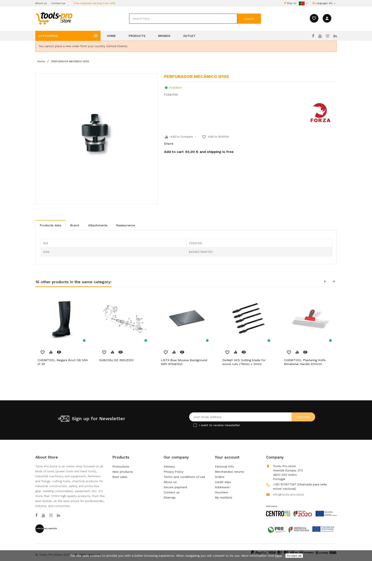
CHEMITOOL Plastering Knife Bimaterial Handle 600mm (305, 362)
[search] (183, 18)
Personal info (224, 466)
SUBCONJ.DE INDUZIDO (116, 360)
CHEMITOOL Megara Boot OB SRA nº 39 (63, 362)
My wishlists (223, 497)
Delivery (169, 466)
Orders (219, 477)
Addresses (222, 487)
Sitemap (170, 497)
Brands (164, 35)
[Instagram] (327, 36)
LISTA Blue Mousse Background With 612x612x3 (184, 362)
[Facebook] (313, 36)
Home (111, 35)
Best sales (119, 477)
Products (137, 35)
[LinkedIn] (335, 36)
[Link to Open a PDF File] (301, 507)
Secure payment (175, 487)
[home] (54, 18)
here (278, 555)
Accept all (294, 555)
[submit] (249, 19)
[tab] (50, 225)
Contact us (58, 3)
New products (122, 471)
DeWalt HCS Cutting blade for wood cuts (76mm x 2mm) (244, 362)
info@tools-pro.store (288, 494)
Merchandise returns (229, 471)
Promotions (120, 466)
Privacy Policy (173, 471)
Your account (227, 457)
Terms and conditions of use (184, 477)
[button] (361, 547)
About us (41, 3)
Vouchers (221, 492)
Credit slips (223, 482)
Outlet (189, 35)
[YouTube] (320, 36)
